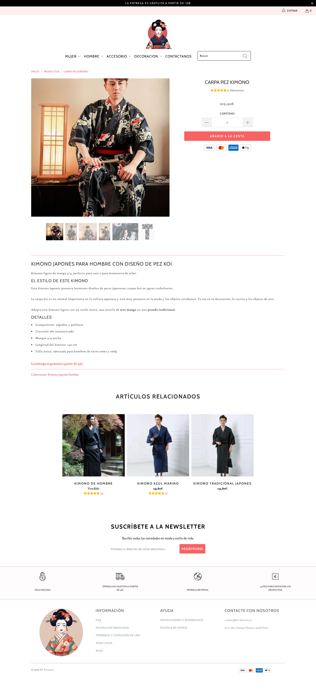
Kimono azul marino (158, 445)
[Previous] (38, 147)
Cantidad (227, 113)
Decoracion (146, 56)
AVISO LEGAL (104, 643)
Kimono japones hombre (63, 374)
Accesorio (117, 56)
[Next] (162, 147)
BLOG (99, 650)
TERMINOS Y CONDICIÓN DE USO (118, 635)
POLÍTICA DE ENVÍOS (173, 628)
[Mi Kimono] (158, 33)
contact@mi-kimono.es (238, 620)
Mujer (71, 56)
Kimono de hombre (93, 445)
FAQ (98, 620)
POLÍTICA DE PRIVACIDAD (112, 628)
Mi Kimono (47, 669)
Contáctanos (178, 56)
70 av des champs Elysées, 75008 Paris (246, 628)
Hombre (92, 56)
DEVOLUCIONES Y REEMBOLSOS (181, 620)
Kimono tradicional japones (222, 445)
